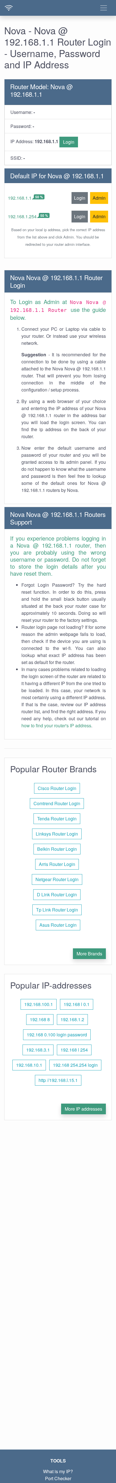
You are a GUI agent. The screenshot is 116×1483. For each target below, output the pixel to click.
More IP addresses (83, 1109)
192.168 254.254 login (75, 1065)
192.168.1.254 (22, 216)
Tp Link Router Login (57, 909)
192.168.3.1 (38, 1050)
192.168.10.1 (29, 1065)
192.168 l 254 (74, 1050)
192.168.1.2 (72, 1019)
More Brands (89, 953)
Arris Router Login (57, 864)
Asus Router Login (58, 925)
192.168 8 (40, 1019)
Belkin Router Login (57, 849)
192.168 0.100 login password (57, 1034)
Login (68, 142)
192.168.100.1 (38, 1004)
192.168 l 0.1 (77, 1004)
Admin (99, 198)
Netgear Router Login (57, 879)
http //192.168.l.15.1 (58, 1080)
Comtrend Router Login (57, 803)
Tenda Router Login (57, 818)
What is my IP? (58, 1471)
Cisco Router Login (57, 788)
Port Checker (58, 1478)
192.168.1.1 (20, 198)
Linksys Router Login (57, 834)
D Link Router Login (57, 894)
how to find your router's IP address (56, 725)
